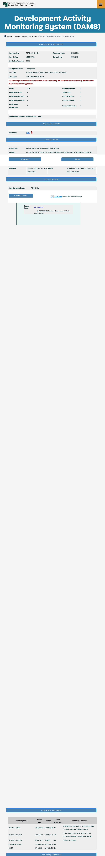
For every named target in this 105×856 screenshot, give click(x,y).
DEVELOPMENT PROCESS (26, 36)
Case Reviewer (51, 179)
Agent (77, 159)
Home (9, 36)
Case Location (51, 139)
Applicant (25, 159)
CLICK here (58, 196)
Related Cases (20, 195)
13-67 (28, 133)
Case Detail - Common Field (51, 44)
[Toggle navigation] (101, 4)
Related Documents (51, 124)
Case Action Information (51, 810)
